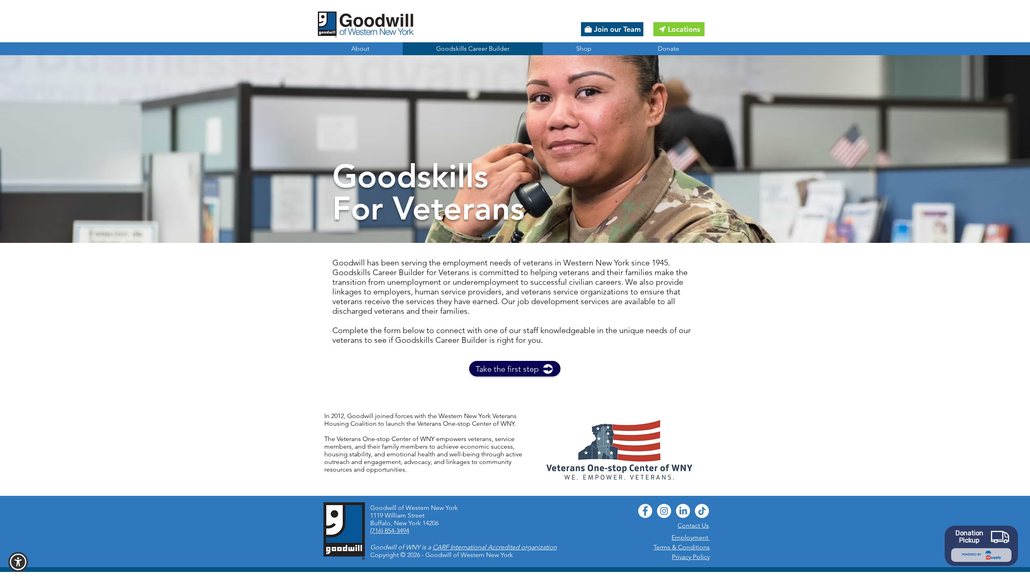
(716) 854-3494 (389, 530)
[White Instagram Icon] (664, 511)
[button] (18, 562)
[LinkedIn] (683, 511)
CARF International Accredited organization (495, 547)
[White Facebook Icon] (645, 511)
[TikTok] (702, 511)
